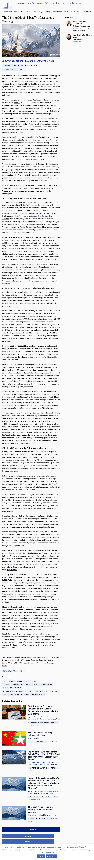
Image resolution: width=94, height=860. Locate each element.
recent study (28, 424)
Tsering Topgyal (39, 764)
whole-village (20, 405)
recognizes (21, 556)
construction (22, 364)
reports (49, 333)
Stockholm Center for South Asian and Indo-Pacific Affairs (30, 691)
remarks (17, 102)
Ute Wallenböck (33, 762)
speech (25, 100)
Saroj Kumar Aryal (49, 719)
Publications (26, 12)
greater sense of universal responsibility (19, 639)
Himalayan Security (43, 684)
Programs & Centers (11, 12)
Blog (41, 12)
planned (34, 346)
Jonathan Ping (45, 762)
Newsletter (27, 836)
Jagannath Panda (10, 60)
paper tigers (12, 570)
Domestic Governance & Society (18, 684)
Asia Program (9, 681)
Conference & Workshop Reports (43, 722)
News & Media (79, 12)
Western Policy (38, 694)
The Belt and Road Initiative (16, 694)
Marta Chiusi (32, 791)
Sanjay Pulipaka (33, 738)
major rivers (42, 210)
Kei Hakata (38, 719)
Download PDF (9, 69)
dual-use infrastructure (34, 465)
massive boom (13, 313)
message (48, 84)
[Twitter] (21, 69)
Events (34, 12)
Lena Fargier (42, 791)
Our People (67, 12)
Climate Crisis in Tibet (27, 681)
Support (27, 841)
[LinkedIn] (24, 69)
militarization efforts (22, 460)
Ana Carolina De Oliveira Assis (39, 60)
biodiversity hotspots (41, 243)
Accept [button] (41, 856)
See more (30, 830)
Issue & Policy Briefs (37, 742)
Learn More (51, 856)
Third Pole (53, 494)
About (88, 12)
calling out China (18, 151)
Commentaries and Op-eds (15, 65)
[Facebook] (18, 69)
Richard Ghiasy (46, 717)
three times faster (50, 435)
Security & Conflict (12, 688)
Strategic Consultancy (53, 12)
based (4, 588)
